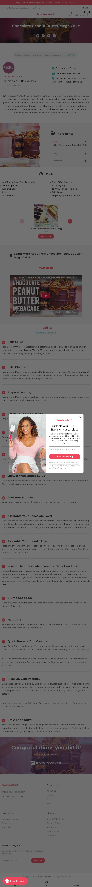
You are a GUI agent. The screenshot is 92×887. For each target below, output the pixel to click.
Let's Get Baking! (65, 457)
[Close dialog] (80, 417)
